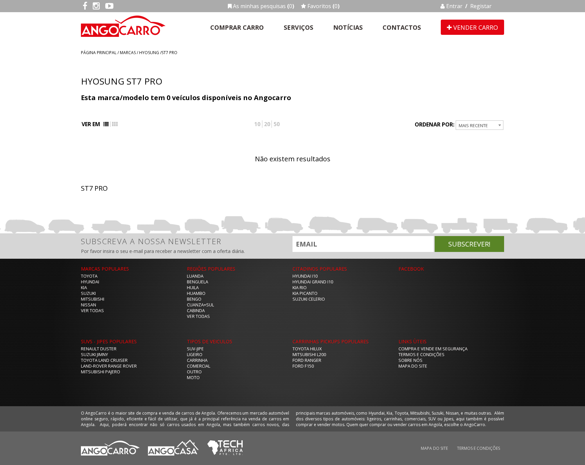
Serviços (298, 27)
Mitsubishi (92, 299)
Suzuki (88, 293)
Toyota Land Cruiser (104, 360)
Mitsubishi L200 (309, 354)
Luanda (195, 276)
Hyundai (90, 282)
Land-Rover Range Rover (109, 366)
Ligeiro (194, 354)
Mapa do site (412, 366)
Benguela (197, 282)
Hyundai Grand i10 (312, 282)
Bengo (194, 299)
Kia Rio (299, 287)
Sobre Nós (410, 360)
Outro (194, 372)
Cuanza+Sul (200, 305)
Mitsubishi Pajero (100, 372)
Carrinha (197, 360)
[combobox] (479, 125)
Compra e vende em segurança (433, 349)
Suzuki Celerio (308, 299)
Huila (193, 287)
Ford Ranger (306, 360)
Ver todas (92, 310)
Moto (193, 377)
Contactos (402, 27)
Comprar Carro (237, 27)
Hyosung (149, 52)
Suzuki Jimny (94, 354)
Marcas (128, 52)
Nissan (88, 305)
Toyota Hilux (307, 349)
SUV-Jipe (195, 349)
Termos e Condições (421, 354)
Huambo (196, 293)
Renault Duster (98, 349)
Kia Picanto (305, 293)
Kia (84, 287)
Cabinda (196, 310)
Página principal (98, 52)
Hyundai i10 (305, 276)
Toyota (89, 276)
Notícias (348, 27)
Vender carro (475, 27)
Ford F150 (303, 366)
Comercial (198, 366)
